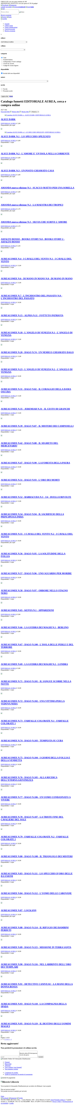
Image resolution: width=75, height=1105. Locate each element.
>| (11, 1039)
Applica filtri (5, 96)
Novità (5, 89)
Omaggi (7, 1062)
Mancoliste (8, 1064)
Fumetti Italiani (7, 59)
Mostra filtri (16, 112)
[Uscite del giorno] (28, 1055)
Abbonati (7, 1065)
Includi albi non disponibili (11, 73)
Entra (2, 1096)
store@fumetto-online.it (57, 1100)
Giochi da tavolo (10, 29)
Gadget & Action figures (10, 65)
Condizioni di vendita (11, 1072)
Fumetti (7, 24)
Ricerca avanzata (6, 15)
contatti (3, 7)
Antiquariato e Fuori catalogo (12, 61)
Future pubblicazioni (11, 27)
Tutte (4, 58)
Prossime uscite (8, 91)
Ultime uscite (9, 25)
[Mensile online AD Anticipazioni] (28, 1053)
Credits (11, 1103)
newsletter (9, 7)
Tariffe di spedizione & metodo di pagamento (19, 1074)
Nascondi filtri (5, 112)
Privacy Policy (57, 1101)
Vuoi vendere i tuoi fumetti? (13, 1067)
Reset (11, 96)
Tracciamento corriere (11, 1069)
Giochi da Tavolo (8, 63)
